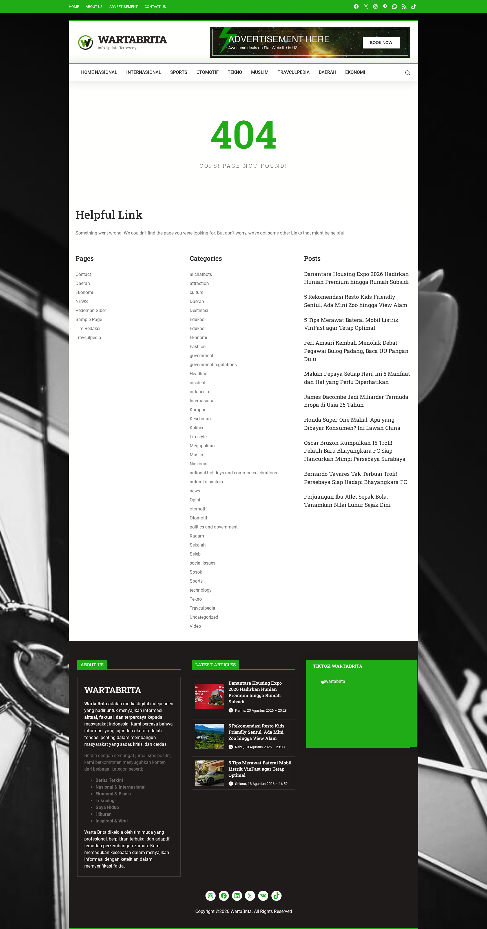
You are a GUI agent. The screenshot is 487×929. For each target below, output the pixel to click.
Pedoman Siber (91, 310)
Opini (195, 500)
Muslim (197, 454)
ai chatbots (201, 274)
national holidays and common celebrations (233, 472)
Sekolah (198, 545)
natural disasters (206, 482)
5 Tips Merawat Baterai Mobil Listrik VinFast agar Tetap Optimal (351, 323)
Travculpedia (88, 337)
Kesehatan (200, 418)
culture (196, 292)
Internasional (203, 400)
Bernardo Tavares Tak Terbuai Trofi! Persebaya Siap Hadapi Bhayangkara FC (355, 477)
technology (201, 590)
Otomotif (198, 518)
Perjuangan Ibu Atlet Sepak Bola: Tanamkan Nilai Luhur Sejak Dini (347, 500)
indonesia (199, 391)
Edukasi (197, 319)
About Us (94, 7)
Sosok (196, 572)
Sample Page (89, 319)
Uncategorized (204, 617)
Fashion (198, 346)
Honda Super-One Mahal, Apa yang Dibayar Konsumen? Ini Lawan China (352, 423)
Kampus (198, 409)
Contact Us (155, 7)
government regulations (213, 364)
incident (197, 382)
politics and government (214, 527)
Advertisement (123, 7)
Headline (198, 373)
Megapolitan (202, 445)
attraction (199, 283)
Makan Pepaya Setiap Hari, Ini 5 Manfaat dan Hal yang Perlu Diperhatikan (357, 377)
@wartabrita (333, 681)
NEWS (82, 301)
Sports (196, 581)
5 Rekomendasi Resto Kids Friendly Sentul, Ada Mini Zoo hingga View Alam (355, 300)
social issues (202, 563)
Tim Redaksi (88, 328)
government (201, 355)
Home (74, 7)
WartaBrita (132, 39)
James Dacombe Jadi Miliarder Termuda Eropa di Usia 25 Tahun (356, 400)
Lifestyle (198, 436)
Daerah (83, 283)
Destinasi (199, 310)
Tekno (196, 599)
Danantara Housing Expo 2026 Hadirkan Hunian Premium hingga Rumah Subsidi (356, 278)
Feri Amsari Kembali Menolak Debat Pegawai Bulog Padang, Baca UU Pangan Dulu (356, 350)
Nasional (198, 463)
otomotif (198, 509)
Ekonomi (84, 292)
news (195, 491)
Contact (83, 274)
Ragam (197, 536)
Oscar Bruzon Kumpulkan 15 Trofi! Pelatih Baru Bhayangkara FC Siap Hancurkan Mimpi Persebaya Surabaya (355, 450)
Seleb (195, 554)
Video (195, 626)
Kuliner (196, 427)
